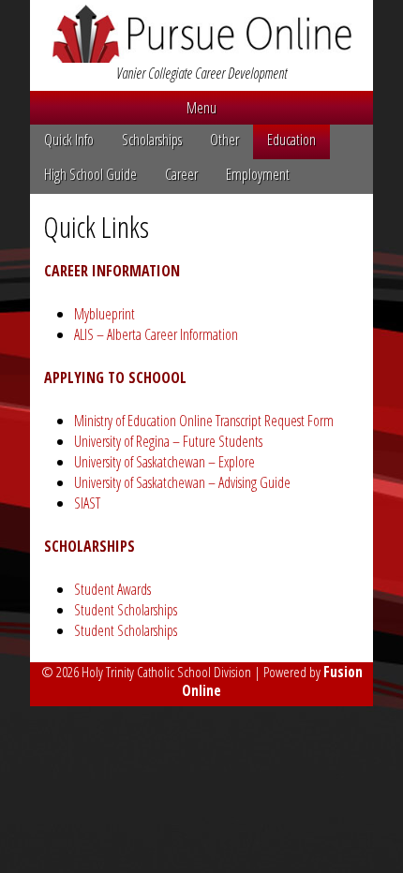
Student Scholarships (125, 609)
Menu (201, 107)
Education (291, 139)
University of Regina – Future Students (168, 441)
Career (181, 174)
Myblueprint (104, 313)
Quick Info (69, 139)
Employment (258, 174)
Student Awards (112, 589)
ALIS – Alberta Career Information (156, 334)
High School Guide (90, 174)
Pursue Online (201, 34)
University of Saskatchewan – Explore (164, 461)
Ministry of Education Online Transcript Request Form (204, 420)
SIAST (87, 503)
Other (224, 139)
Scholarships (152, 139)
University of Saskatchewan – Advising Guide (182, 482)
